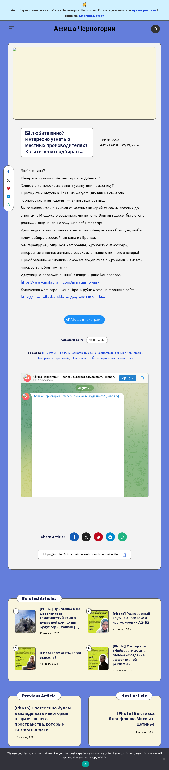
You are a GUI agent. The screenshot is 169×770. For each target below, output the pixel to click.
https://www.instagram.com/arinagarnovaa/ (60, 282)
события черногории (102, 358)
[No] (164, 759)
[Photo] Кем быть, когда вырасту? (60, 655)
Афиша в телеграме (86, 320)
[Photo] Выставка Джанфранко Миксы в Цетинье (131, 719)
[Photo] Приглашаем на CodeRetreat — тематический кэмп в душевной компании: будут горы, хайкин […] (60, 618)
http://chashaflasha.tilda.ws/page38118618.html (64, 297)
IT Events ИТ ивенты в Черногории (64, 353)
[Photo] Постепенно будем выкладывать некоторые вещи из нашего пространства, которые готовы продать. (43, 718)
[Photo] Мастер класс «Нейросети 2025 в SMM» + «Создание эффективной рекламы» (131, 655)
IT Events (99, 339)
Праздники (79, 358)
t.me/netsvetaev (91, 15)
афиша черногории (100, 353)
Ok (85, 763)
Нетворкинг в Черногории (53, 358)
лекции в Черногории (128, 353)
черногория (125, 358)
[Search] (155, 29)
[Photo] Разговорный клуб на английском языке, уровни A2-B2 (131, 618)
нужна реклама (144, 10)
